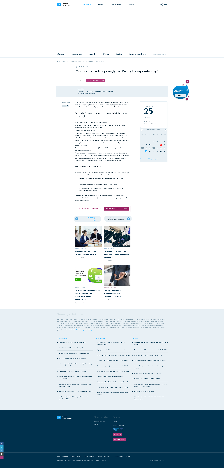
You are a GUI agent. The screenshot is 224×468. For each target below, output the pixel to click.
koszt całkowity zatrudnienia (114, 321)
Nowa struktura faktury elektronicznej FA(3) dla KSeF (150, 350)
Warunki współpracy (89, 456)
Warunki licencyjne (117, 456)
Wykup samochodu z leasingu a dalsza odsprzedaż (74, 353)
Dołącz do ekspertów (118, 425)
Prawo (106, 54)
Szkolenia (131, 4)
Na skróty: (80, 89)
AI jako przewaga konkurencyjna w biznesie (110, 377)
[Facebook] (2, 443)
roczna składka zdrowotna (107, 319)
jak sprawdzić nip (62, 319)
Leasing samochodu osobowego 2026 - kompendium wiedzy (112, 293)
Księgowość (76, 54)
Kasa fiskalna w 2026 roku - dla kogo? (71, 348)
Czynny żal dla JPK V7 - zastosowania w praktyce (112, 350)
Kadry (119, 54)
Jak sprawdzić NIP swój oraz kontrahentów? (72, 342)
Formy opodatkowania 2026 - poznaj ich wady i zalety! (75, 391)
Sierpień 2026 (153, 130)
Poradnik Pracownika (99, 421)
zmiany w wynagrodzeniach (131, 326)
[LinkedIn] (2, 450)
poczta (79, 80)
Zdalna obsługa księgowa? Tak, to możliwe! (147, 373)
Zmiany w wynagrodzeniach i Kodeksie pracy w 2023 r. (151, 361)
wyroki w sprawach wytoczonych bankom (138, 328)
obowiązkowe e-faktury (108, 328)
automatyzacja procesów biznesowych (70, 323)
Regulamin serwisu (75, 456)
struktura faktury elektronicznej (100, 326)
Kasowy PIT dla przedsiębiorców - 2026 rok (72, 371)
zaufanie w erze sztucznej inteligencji (136, 321)
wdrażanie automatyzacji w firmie (132, 323)
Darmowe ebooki (116, 4)
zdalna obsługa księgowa (75, 328)
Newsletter (117, 434)
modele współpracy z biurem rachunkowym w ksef (74, 326)
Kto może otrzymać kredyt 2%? (144, 391)
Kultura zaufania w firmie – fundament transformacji (112, 382)
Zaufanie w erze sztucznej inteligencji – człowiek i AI (112, 361)
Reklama (101, 4)
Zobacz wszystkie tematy (84, 330)
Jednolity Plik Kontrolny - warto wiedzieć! (147, 379)
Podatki (92, 54)
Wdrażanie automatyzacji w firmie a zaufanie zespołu (113, 387)
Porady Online (87, 4)
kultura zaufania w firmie (112, 323)
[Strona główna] (57, 61)
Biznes (60, 54)
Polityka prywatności (62, 456)
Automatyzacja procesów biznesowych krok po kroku (113, 371)
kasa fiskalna (73, 319)
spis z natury (85, 321)
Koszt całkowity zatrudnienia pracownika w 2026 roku (113, 355)
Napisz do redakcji (119, 439)
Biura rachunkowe (137, 54)
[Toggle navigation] (165, 4)
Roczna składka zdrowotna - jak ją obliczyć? (72, 358)
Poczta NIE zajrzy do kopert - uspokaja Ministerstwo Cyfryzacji (95, 91)
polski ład (156, 328)
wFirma (96, 424)
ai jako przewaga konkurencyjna (93, 323)
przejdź (180, 95)
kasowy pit (120, 319)
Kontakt (115, 421)
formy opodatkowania (142, 319)
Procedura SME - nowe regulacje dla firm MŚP (148, 355)
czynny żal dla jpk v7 (97, 321)
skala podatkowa (74, 321)
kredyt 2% (121, 328)
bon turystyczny (70, 330)
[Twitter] (2, 447)
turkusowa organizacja (156, 321)
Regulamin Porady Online (103, 456)
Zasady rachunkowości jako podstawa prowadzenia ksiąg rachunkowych (116, 254)
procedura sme (116, 326)
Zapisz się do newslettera (96, 80)
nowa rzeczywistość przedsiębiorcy (154, 323)
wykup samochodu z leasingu (88, 319)
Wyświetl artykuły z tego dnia (149, 159)
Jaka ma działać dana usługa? (86, 94)
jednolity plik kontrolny (92, 328)
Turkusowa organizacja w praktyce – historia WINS (112, 366)
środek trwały (130, 319)
